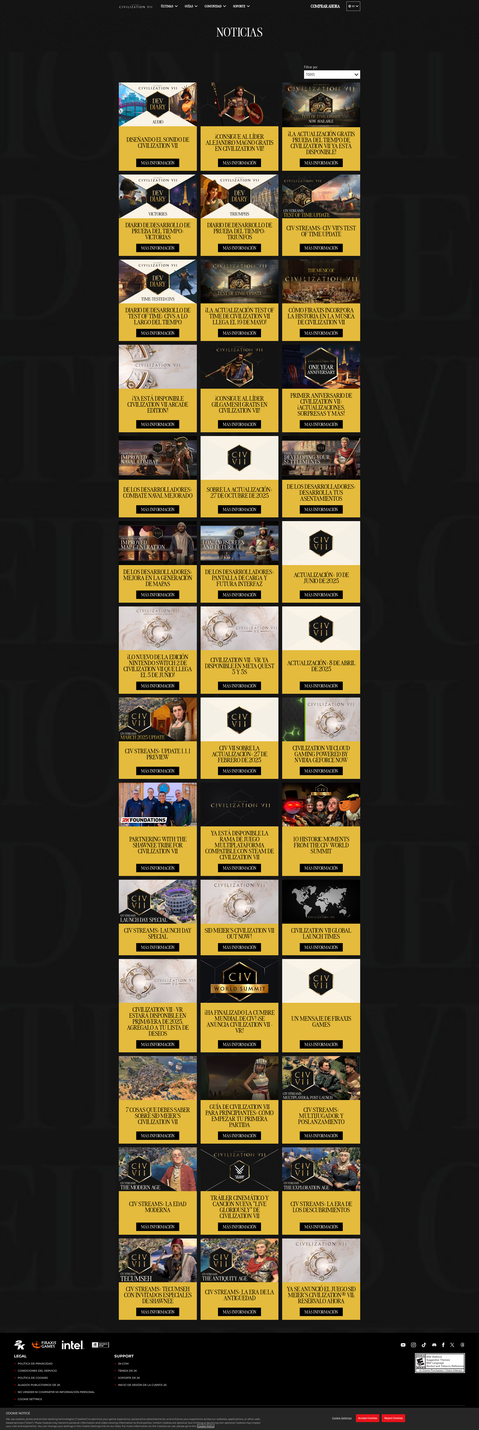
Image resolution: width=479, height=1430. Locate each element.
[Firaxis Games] (43, 1344)
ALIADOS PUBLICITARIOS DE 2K (39, 1385)
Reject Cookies (393, 1418)
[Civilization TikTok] (424, 1345)
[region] (239, 1419)
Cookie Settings (30, 1399)
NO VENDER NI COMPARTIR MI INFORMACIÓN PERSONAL (56, 1392)
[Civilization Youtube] (403, 1345)
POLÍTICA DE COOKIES (33, 1377)
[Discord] (434, 1345)
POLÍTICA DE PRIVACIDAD (35, 1363)
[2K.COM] (19, 1344)
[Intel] (73, 1344)
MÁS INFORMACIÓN (158, 163)
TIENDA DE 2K (127, 1370)
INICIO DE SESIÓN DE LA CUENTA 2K (142, 1385)
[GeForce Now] (100, 1344)
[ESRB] (440, 1363)
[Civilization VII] (135, 6)
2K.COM (123, 1363)
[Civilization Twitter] (452, 1345)
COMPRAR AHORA (325, 6)
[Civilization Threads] (462, 1345)
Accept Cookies (367, 1418)
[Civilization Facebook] (443, 1345)
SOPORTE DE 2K (129, 1377)
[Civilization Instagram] (413, 1345)
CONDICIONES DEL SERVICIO (37, 1370)
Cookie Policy (206, 1426)
